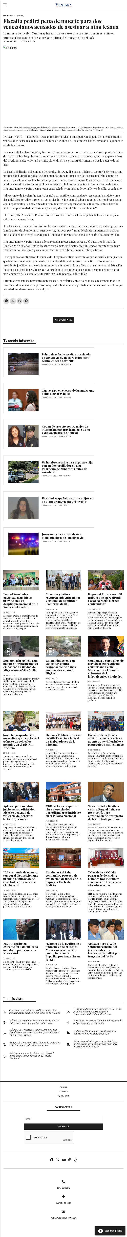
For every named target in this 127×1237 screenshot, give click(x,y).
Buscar (63, 1087)
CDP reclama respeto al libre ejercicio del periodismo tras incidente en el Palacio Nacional (63, 811)
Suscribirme (63, 1126)
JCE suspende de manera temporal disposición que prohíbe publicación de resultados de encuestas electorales (20, 878)
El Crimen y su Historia (13, 15)
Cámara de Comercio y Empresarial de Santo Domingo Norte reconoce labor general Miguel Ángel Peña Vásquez (34, 1032)
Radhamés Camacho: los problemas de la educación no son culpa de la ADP (94, 1032)
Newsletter (63, 1106)
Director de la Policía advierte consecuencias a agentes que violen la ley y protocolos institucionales (106, 739)
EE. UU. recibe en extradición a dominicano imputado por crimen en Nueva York (20, 948)
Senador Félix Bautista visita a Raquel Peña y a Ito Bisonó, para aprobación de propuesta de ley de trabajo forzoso (105, 812)
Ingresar (64, 1095)
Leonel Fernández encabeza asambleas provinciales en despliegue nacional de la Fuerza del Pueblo (20, 600)
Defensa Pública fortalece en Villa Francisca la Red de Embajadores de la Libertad (63, 739)
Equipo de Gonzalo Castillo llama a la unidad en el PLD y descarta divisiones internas (34, 1044)
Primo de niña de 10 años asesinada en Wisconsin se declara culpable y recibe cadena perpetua (66, 357)
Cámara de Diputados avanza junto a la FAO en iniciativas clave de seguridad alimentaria (34, 1022)
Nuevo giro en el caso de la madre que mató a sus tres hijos (68, 391)
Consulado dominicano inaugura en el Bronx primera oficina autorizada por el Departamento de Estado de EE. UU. (97, 1011)
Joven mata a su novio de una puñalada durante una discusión (63, 535)
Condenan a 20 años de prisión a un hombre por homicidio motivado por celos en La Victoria (34, 1011)
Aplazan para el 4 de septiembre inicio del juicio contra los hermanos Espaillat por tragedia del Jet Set (104, 950)
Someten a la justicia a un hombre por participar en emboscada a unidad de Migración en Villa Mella (20, 665)
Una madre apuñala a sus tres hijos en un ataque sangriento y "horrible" (67, 499)
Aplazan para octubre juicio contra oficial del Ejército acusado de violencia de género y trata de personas (19, 812)
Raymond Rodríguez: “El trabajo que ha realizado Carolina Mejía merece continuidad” (105, 599)
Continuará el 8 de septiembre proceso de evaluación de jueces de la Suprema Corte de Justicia (63, 878)
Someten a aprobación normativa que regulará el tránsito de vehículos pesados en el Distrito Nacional (21, 741)
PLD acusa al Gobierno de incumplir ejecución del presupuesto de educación (97, 1022)
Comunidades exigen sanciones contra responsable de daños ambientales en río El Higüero (61, 667)
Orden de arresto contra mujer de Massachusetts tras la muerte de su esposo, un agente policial (66, 429)
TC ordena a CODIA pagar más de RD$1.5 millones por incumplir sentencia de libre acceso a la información (105, 878)
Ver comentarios (63, 320)
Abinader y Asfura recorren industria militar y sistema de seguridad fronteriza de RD (63, 599)
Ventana (63, 1091)
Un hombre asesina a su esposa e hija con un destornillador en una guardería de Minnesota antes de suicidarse (67, 467)
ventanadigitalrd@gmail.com (63, 1218)
